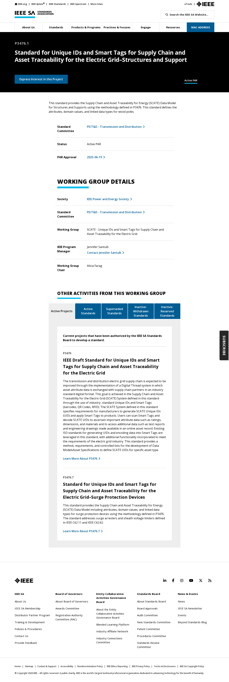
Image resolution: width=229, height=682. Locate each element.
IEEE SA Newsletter (190, 608)
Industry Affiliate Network (112, 631)
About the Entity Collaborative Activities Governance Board (110, 613)
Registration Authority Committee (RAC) (69, 617)
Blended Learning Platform (112, 624)
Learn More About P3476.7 (81, 531)
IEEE (38, 4)
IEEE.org (22, 4)
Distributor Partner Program (32, 615)
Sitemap (29, 666)
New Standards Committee (153, 622)
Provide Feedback (26, 643)
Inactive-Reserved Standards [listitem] (167, 311)
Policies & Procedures (28, 629)
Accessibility (66, 666)
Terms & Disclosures (165, 666)
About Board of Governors (71, 601)
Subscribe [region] (224, 346)
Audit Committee (147, 615)
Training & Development (30, 622)
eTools (188, 4)
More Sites (97, 4)
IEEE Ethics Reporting (117, 666)
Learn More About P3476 (80, 459)
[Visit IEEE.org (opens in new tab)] (24, 580)
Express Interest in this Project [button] (41, 79)
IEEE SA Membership (27, 608)
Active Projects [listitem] (61, 311)
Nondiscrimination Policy (90, 666)
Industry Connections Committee (109, 640)
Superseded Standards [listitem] (114, 311)
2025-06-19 (94, 157)
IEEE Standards (57, 4)
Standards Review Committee (148, 645)
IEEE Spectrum (78, 4)
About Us (20, 601)
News (181, 601)
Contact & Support (46, 666)
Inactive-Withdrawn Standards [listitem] (140, 311)
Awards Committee (67, 608)
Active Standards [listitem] (88, 311)
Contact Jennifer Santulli (104, 253)
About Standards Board (151, 601)
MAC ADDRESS (200, 27)
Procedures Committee (151, 636)
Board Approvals (147, 608)
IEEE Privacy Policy (141, 666)
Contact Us (21, 636)
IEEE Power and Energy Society (108, 199)
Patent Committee (148, 629)
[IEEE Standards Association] (34, 14)
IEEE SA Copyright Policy (192, 666)
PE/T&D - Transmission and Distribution (114, 127)
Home (18, 666)
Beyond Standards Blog (192, 622)
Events (182, 615)
